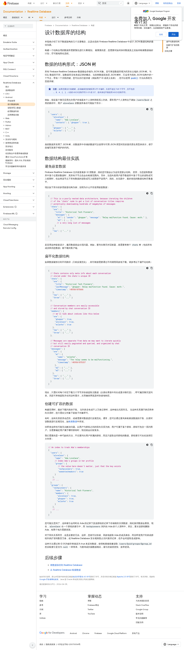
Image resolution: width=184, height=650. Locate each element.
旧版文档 (139, 622)
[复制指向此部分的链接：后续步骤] (64, 558)
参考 (41, 605)
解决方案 (57, 3)
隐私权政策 (50, 644)
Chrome (85, 633)
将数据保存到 (66, 565)
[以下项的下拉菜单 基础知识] (22, 17)
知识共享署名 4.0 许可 (81, 577)
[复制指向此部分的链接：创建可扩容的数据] (75, 404)
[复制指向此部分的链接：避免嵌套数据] (68, 166)
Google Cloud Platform (117, 633)
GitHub (42, 618)
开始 (173, 34)
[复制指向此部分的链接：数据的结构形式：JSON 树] (99, 64)
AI (29, 17)
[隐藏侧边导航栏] (32, 645)
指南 (41, 601)
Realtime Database (39, 11)
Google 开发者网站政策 (48, 579)
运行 (42, 3)
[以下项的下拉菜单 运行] (47, 3)
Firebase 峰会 (93, 605)
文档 (67, 3)
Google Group (142, 609)
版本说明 (139, 613)
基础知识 (15, 17)
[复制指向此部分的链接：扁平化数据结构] (72, 256)
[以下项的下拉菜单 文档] (72, 3)
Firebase (48, 25)
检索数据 (73, 421)
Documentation (13, 11)
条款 (41, 644)
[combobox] (110, 3)
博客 (157, 3)
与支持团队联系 (142, 601)
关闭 (161, 34)
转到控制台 (168, 3)
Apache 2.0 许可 (123, 577)
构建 (30, 3)
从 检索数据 (65, 570)
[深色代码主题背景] (147, 109)
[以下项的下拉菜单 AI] (33, 17)
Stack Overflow (142, 605)
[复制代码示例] (152, 109)
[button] (16, 42)
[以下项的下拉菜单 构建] (35, 3)
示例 (79, 17)
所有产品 (136, 633)
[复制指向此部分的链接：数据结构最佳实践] (82, 158)
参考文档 (68, 17)
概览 (5, 17)
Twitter (90, 609)
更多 (80, 3)
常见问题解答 (141, 618)
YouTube (91, 613)
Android (73, 633)
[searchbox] (18, 26)
